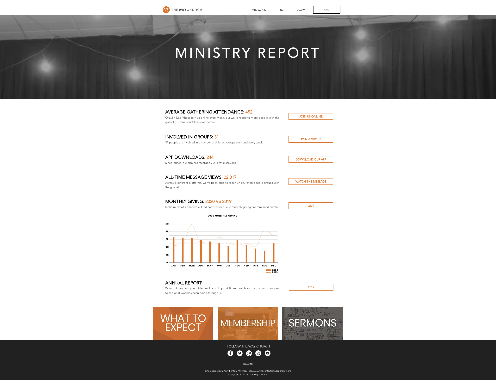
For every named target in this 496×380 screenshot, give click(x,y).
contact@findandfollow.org (277, 370)
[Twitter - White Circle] (240, 353)
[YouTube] (267, 353)
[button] (280, 10)
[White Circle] (249, 353)
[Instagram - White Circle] (258, 353)
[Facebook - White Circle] (230, 353)
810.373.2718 (255, 370)
